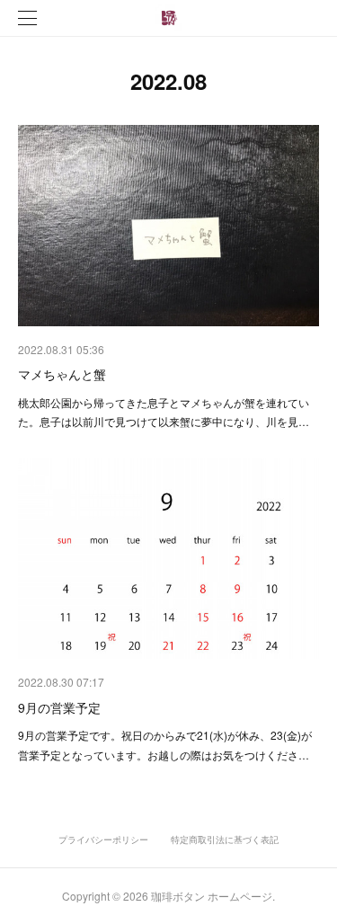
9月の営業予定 (59, 707)
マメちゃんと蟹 (62, 374)
